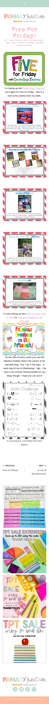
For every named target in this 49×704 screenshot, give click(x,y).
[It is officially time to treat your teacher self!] (24, 641)
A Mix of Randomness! (39, 469)
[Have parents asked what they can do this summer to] (24, 506)
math (13, 43)
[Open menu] (24, 4)
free (7, 43)
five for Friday (36, 40)
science (21, 43)
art (6, 40)
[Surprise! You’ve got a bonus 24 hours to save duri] (24, 551)
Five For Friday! (10, 468)
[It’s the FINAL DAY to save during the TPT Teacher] (24, 596)
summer (30, 43)
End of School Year (18, 40)
